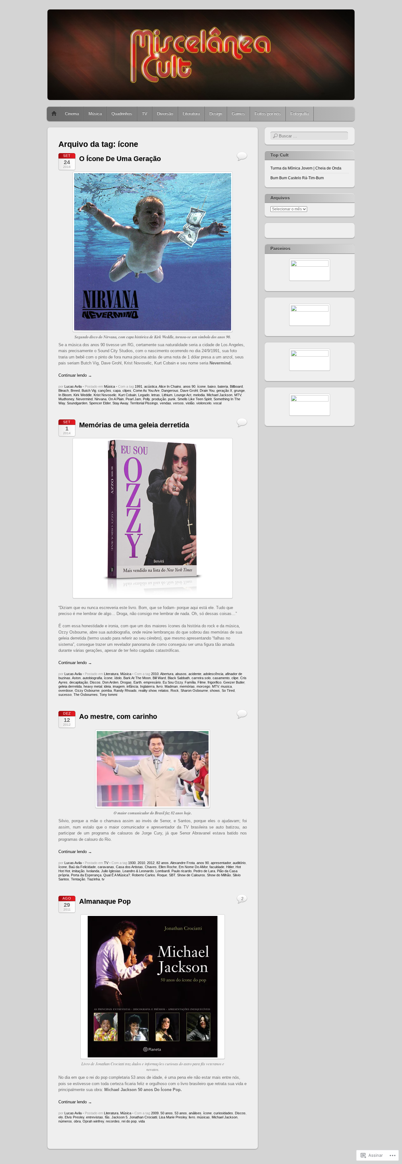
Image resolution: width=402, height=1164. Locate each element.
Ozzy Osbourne (87, 690)
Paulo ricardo (181, 871)
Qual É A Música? (116, 875)
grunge (239, 390)
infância (132, 686)
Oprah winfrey (93, 1121)
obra (77, 1121)
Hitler (230, 867)
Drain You (207, 390)
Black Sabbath (179, 678)
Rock (175, 690)
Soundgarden (77, 403)
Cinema (72, 113)
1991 (138, 386)
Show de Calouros (191, 875)
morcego (203, 686)
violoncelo (203, 403)
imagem (119, 686)
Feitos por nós (268, 113)
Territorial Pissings (144, 403)
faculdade (216, 867)
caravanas (106, 867)
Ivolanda (92, 871)
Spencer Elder (100, 403)
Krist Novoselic (105, 395)
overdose (65, 690)
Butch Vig (89, 390)
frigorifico (214, 682)
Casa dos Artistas (129, 867)
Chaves (151, 867)
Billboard (236, 386)
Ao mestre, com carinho (118, 716)
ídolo (118, 678)
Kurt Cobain (127, 395)
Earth (137, 682)
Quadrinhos (121, 113)
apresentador (221, 863)
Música (95, 113)
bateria (223, 386)
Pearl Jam (133, 399)
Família (190, 682)
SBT (172, 875)
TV (144, 113)
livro (159, 686)
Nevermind (84, 399)
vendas (165, 403)
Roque (162, 875)
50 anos (166, 1113)
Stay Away (120, 403)
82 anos (162, 863)
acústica (150, 386)
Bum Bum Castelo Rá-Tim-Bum (297, 178)
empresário (152, 682)
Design (215, 113)
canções (104, 390)
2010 (155, 674)
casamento (221, 678)
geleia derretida (70, 686)
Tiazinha (93, 879)
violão (190, 403)
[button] (152, 768)
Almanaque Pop (105, 901)
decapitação (78, 682)
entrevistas (94, 1117)
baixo (212, 386)
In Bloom (65, 395)
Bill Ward (159, 678)
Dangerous (169, 390)
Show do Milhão (219, 875)
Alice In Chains (170, 386)
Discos (95, 682)
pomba (106, 690)
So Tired (228, 690)
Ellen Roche (168, 867)
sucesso (65, 694)
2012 (151, 863)
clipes (126, 390)
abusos (181, 674)
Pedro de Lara (204, 871)
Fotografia (300, 113)
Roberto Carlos (143, 875)
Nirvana (100, 399)
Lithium (167, 395)
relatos (163, 690)
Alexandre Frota (182, 863)
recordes (113, 1121)
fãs (107, 1117)
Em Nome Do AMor (193, 867)
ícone (201, 386)
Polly (146, 399)
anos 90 (189, 386)
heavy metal (93, 686)
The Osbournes (85, 694)
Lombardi (162, 871)
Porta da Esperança (86, 875)
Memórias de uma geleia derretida (134, 425)
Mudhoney (66, 399)
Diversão (165, 113)
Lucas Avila (73, 386)
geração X (224, 390)
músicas (203, 1117)
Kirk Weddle (82, 395)
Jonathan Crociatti (143, 1117)
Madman (171, 686)
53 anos (181, 1113)
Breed (75, 390)
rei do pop (129, 1121)
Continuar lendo (75, 375)
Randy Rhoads (125, 690)
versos (178, 403)
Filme (202, 682)
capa (117, 390)
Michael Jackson (219, 395)
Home (54, 114)
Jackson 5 (119, 1117)
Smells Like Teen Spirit (194, 399)
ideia (107, 686)
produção (159, 399)
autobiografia (92, 678)
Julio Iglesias (111, 871)
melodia (199, 395)
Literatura (191, 113)
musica (226, 686)
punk (172, 399)
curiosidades (223, 1113)
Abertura (166, 674)
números (65, 1121)
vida (142, 1121)
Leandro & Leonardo (138, 871)
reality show (147, 690)
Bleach (63, 390)
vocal (217, 403)
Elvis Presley (74, 1117)
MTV (237, 395)
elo (60, 1117)
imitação (78, 871)
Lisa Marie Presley (173, 1117)
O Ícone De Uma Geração (120, 159)
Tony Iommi (108, 694)
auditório (239, 863)
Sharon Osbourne (194, 690)
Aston (76, 678)
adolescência (213, 674)
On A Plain (116, 399)
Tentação (78, 879)
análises (195, 1113)
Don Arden (110, 682)
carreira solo (201, 678)
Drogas (126, 682)
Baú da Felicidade (82, 867)
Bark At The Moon (137, 678)
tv (103, 879)
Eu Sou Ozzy (173, 682)
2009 (155, 1113)
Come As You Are (146, 390)
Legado (143, 395)
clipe (234, 678)
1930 (132, 863)
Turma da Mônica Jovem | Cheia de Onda (305, 168)
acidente (194, 674)
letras (155, 395)
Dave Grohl (189, 390)
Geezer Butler (233, 682)
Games (238, 113)
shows (215, 690)
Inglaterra (147, 686)
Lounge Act (182, 395)
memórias (187, 686)
